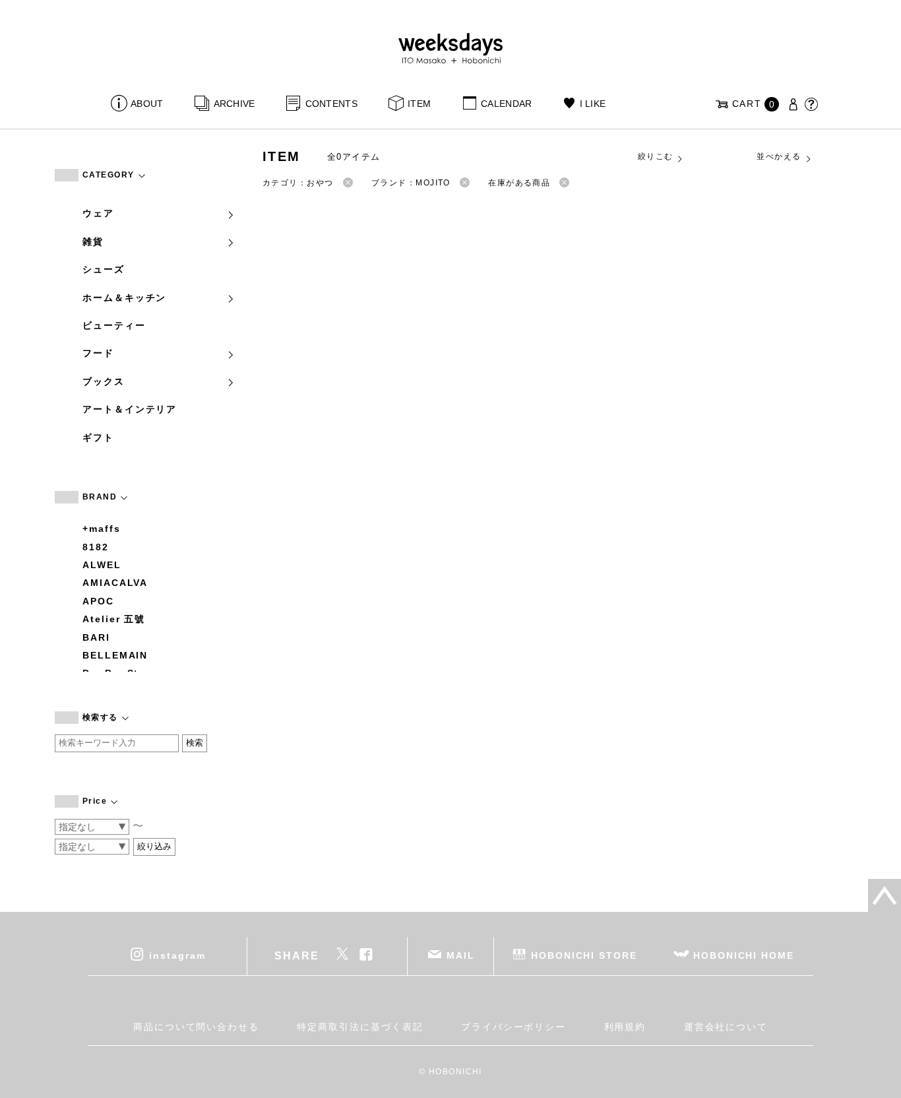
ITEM (419, 103)
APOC (98, 601)
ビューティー (114, 325)
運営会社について (726, 1026)
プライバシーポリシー (513, 1026)
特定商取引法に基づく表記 (360, 1026)
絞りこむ (655, 156)
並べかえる (779, 156)
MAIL (461, 955)
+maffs (101, 528)
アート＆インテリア (129, 409)
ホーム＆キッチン (124, 297)
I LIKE (593, 103)
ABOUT (147, 103)
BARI (96, 637)
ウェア (98, 213)
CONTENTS (331, 103)
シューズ (103, 269)
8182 (95, 547)
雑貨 (93, 241)
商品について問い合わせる (196, 1026)
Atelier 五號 (113, 619)
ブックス (103, 381)
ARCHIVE (234, 103)
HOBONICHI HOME (743, 955)
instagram (177, 955)
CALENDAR (506, 103)
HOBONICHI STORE (584, 955)
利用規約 (625, 1026)
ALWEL (101, 565)
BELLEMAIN (115, 655)
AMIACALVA (115, 582)
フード (98, 353)
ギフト (98, 437)
